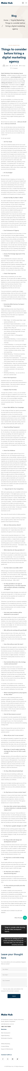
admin (7, 65)
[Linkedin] (12, 1059)
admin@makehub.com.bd (7, 1024)
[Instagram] (7, 1059)
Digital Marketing (17, 20)
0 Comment (15, 68)
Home (6, 20)
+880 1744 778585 (6, 1026)
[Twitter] (17, 1059)
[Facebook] (3, 1059)
